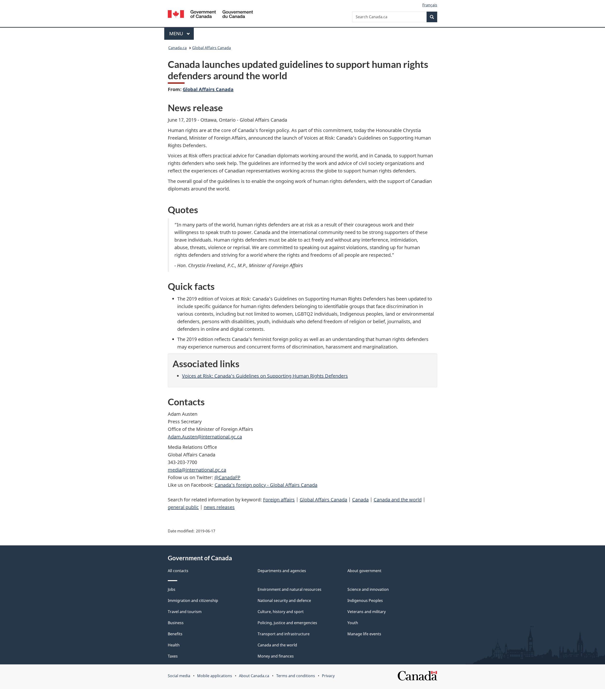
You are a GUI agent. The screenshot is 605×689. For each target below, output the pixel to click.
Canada (360, 499)
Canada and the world (398, 499)
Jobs (171, 589)
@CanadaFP (227, 477)
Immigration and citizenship (193, 600)
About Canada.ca (254, 675)
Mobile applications (214, 675)
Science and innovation (368, 589)
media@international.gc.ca (197, 470)
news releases (219, 507)
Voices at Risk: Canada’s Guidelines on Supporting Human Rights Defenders (265, 376)
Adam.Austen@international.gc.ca (205, 436)
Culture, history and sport (281, 611)
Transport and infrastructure (284, 633)
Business (176, 622)
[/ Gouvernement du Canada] (210, 14)
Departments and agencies (282, 570)
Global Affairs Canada (211, 47)
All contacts (178, 570)
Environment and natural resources (289, 589)
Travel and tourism (185, 611)
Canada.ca (177, 47)
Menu (176, 33)
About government (364, 570)
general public (183, 507)
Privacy (328, 675)
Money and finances (276, 656)
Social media (179, 675)
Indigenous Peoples (365, 600)
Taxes (173, 656)
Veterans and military (366, 611)
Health (174, 645)
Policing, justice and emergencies (287, 622)
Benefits (175, 633)
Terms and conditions (295, 675)
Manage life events (364, 633)
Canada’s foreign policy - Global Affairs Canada (266, 485)
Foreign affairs (279, 499)
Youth (352, 622)
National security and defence (284, 600)
